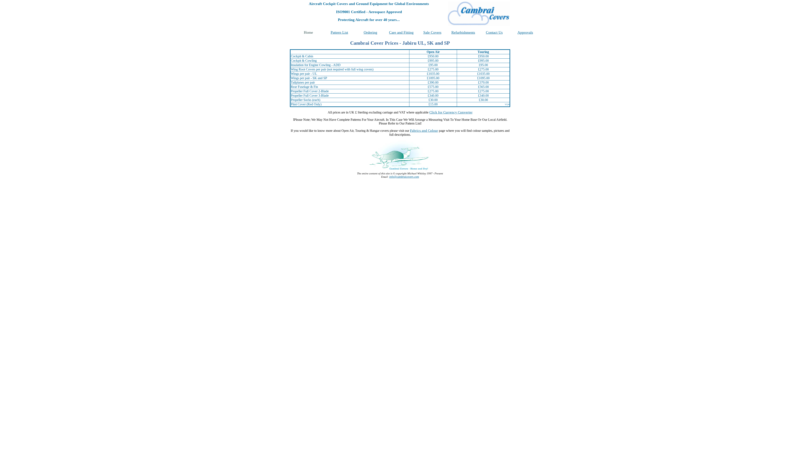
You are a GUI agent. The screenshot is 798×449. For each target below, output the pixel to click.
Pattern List (339, 32)
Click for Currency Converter (451, 112)
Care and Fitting (401, 32)
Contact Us (494, 32)
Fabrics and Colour (424, 131)
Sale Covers (432, 32)
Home (308, 32)
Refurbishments (463, 32)
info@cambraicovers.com (404, 176)
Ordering (370, 32)
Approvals (525, 32)
